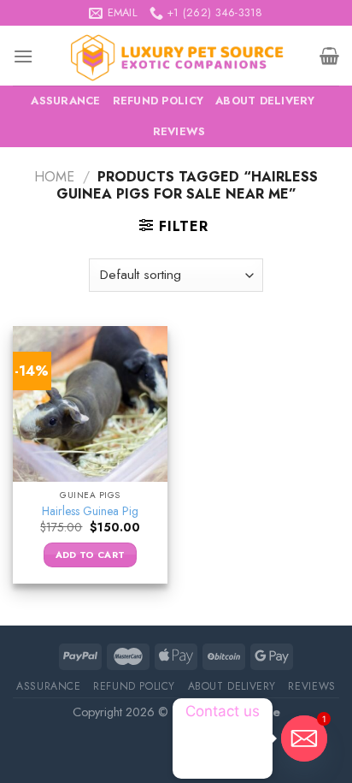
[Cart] (329, 55)
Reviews (179, 131)
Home (54, 177)
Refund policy (158, 100)
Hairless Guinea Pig (90, 511)
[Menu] (23, 56)
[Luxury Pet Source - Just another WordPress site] (176, 56)
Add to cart (91, 554)
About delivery (265, 100)
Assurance (65, 100)
